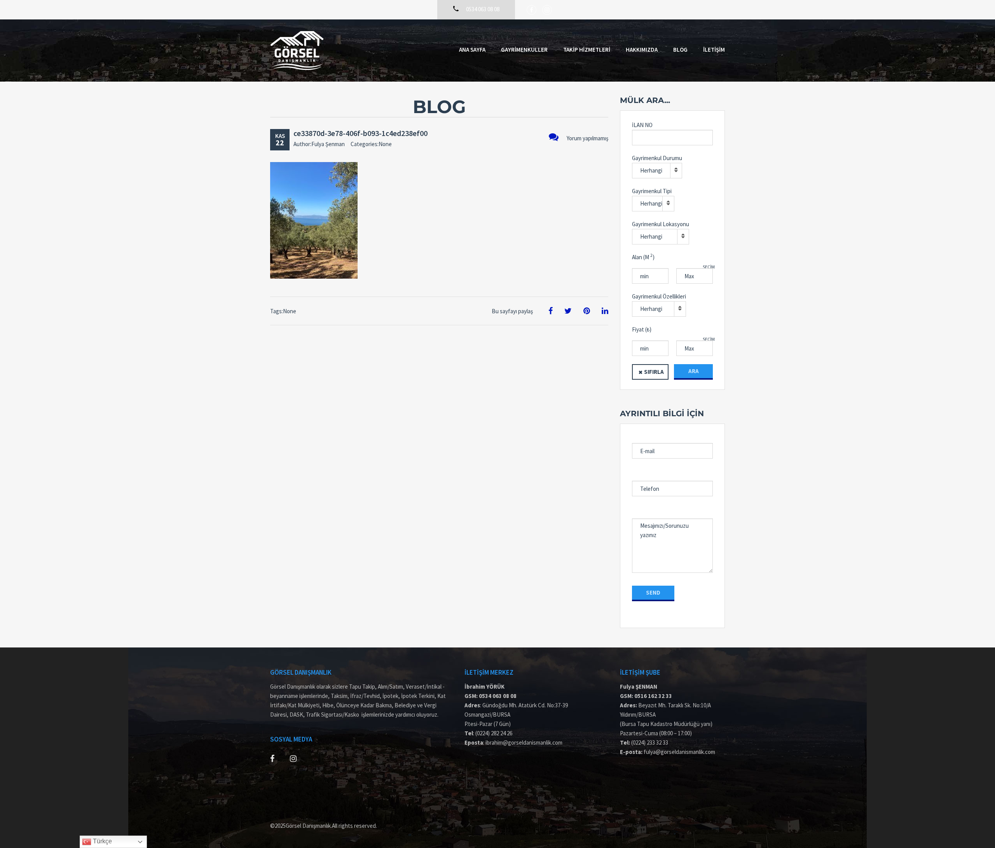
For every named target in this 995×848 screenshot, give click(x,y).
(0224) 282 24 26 (493, 733)
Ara (693, 371)
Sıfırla (654, 371)
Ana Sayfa (472, 49)
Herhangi (651, 170)
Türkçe (101, 841)
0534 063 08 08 (498, 696)
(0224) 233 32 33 (649, 742)
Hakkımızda (642, 49)
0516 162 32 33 (653, 696)
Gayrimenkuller (524, 49)
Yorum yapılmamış (587, 138)
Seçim (709, 267)
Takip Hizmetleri (586, 49)
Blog (680, 49)
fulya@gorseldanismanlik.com (679, 752)
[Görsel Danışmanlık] (297, 50)
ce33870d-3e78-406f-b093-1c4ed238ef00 (360, 133)
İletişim (714, 49)
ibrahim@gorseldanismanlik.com (523, 742)
